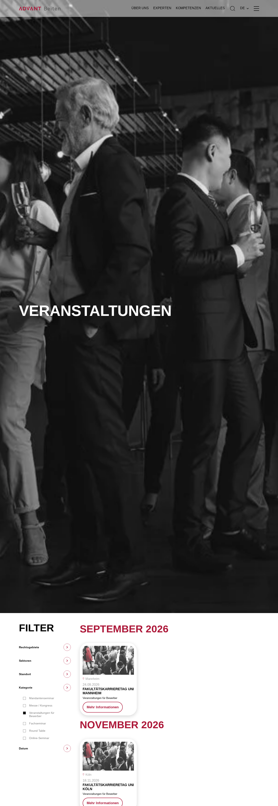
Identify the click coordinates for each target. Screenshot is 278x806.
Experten (162, 8)
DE (242, 8)
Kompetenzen (188, 8)
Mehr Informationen (103, 707)
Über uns (140, 8)
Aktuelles (215, 8)
